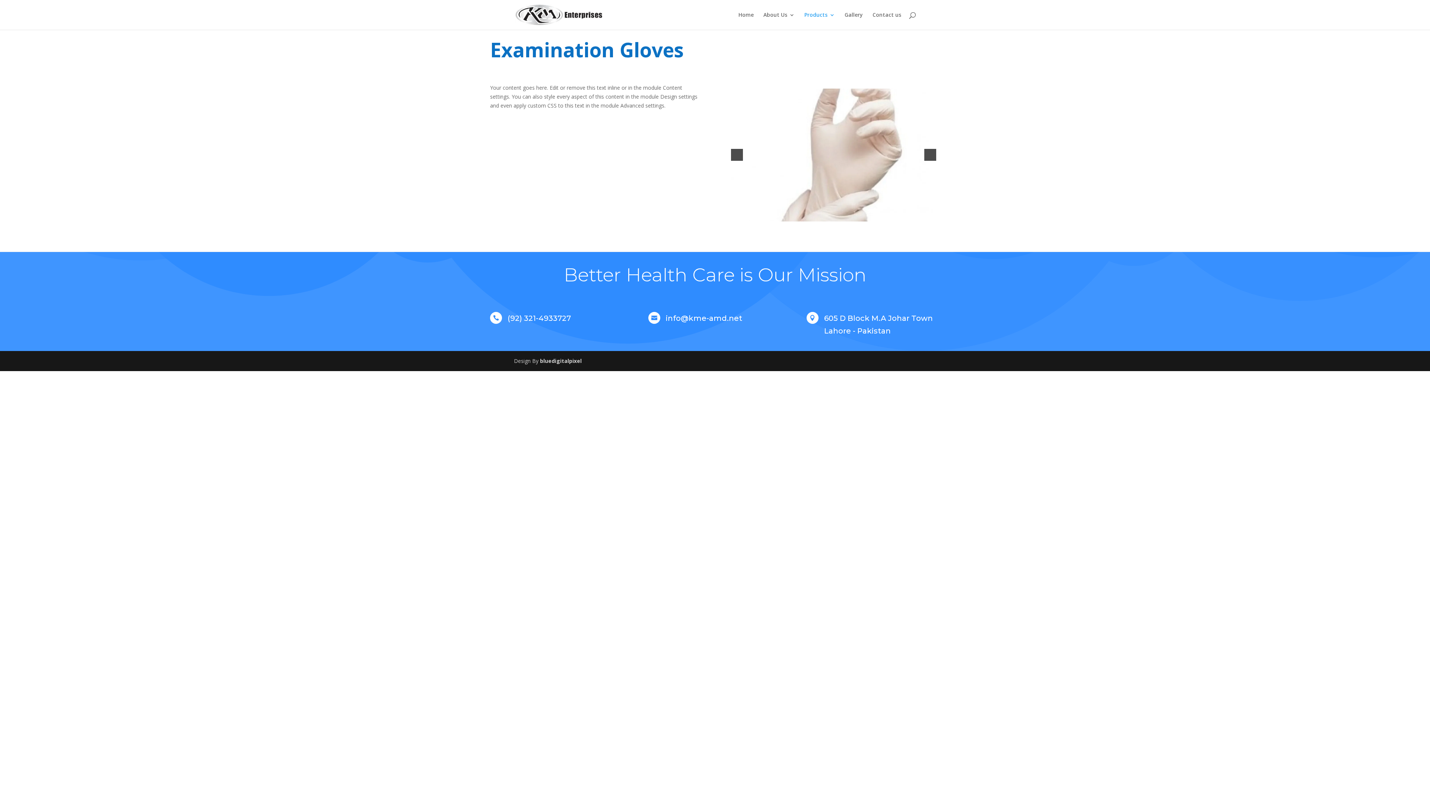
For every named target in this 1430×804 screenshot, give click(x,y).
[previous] (737, 155)
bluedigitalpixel (561, 360)
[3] (841, 215)
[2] (833, 215)
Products (815, 15)
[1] (826, 215)
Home (746, 15)
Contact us (887, 15)
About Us (775, 15)
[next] (930, 155)
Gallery (854, 15)
